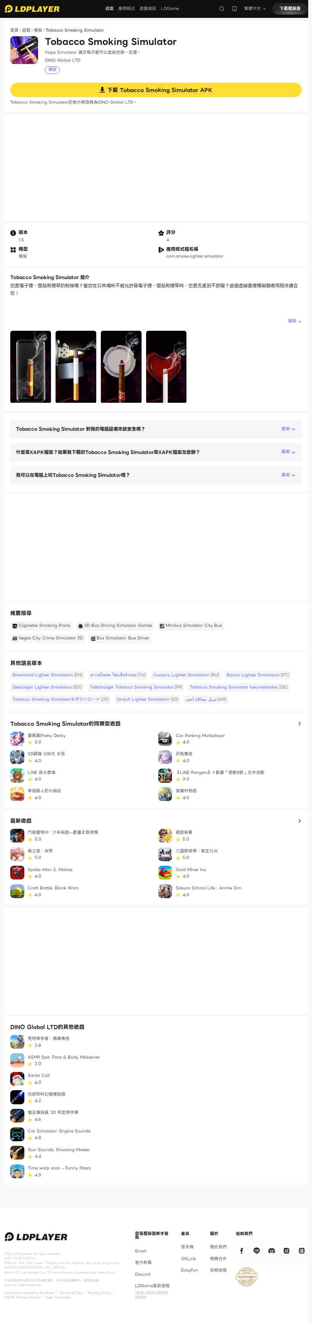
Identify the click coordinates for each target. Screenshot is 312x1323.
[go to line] (256, 1250)
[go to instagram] (286, 1250)
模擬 (38, 30)
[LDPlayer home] (32, 9)
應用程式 (126, 8)
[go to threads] (301, 1250)
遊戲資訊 (148, 8)
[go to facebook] (241, 1250)
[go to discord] (271, 1250)
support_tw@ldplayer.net (23, 1285)
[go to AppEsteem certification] (247, 1277)
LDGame (170, 8)
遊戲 (109, 8)
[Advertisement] (156, 167)
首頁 (14, 30)
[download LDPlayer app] (234, 8)
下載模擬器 (290, 8)
